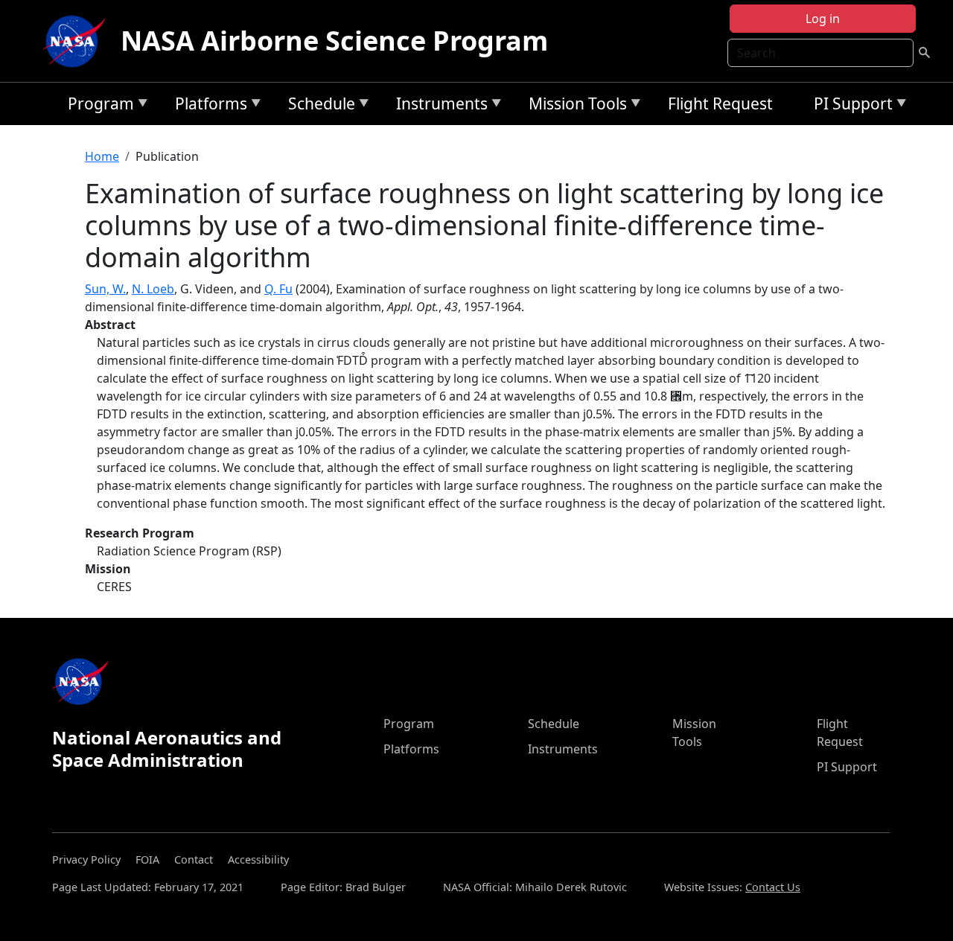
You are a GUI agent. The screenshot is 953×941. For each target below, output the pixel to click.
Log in (823, 18)
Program (97, 106)
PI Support (849, 106)
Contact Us (772, 887)
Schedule (318, 106)
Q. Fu (278, 289)
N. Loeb (153, 289)
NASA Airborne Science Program (334, 40)
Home (102, 156)
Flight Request (720, 103)
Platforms (207, 106)
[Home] (77, 41)
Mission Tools (574, 106)
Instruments (438, 106)
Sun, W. (105, 289)
